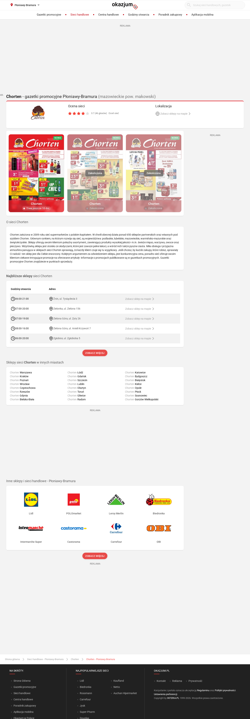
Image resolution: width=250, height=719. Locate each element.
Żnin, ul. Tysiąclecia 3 (65, 298)
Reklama (177, 680)
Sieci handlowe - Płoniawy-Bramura (45, 659)
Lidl (82, 680)
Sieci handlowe (22, 693)
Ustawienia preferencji (165, 694)
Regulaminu (203, 690)
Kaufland (118, 680)
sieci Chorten (29, 276)
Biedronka (85, 687)
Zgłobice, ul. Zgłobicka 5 (66, 338)
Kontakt (161, 680)
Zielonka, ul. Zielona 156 (66, 308)
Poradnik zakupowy (25, 705)
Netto (116, 687)
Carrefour (85, 699)
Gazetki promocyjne (25, 687)
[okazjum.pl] (125, 5)
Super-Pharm (87, 711)
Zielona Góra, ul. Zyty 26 (67, 318)
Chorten (75, 659)
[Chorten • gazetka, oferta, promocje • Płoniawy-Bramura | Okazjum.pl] (37, 112)
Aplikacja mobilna (23, 711)
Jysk (82, 705)
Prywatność (195, 680)
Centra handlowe (23, 699)
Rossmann (86, 693)
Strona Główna (22, 680)
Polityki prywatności (225, 690)
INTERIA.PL (173, 698)
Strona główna (12, 659)
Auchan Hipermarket (125, 693)
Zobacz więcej (95, 353)
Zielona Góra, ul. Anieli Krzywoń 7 (72, 328)
